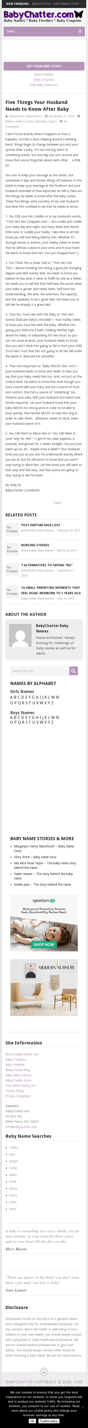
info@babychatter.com (21, 1127)
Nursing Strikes (35, 545)
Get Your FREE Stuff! (44, 66)
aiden (13, 1175)
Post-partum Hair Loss (40, 525)
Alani (12, 1209)
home (13, 1195)
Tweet (57, 503)
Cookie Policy (14, 1091)
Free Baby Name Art (44, 85)
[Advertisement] (46, 51)
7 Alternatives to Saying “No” (47, 565)
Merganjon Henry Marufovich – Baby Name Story (42, 3)
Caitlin (13, 1147)
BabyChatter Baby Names (25, 116)
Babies (9, 121)
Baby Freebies (43, 74)
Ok (32, 1421)
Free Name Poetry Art (20, 1085)
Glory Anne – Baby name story (35, 857)
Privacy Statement (17, 1096)
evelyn (13, 1161)
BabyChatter (19, 1382)
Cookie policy (49, 1421)
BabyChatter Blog (17, 1070)
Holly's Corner (25, 121)
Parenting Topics (46, 121)
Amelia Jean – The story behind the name (42, 884)
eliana (13, 1188)
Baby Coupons (44, 79)
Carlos (13, 1168)
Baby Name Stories (18, 1075)
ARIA (12, 1181)
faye (12, 1154)
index (13, 1202)
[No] (82, 1407)
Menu (11, 31)
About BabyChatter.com (22, 1054)
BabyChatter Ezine (18, 1080)
